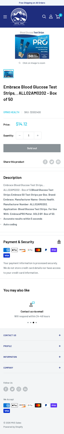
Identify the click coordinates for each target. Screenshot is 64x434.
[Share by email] (58, 161)
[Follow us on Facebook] (5, 389)
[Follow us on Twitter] (12, 389)
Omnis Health (11, 112)
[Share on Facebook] (45, 161)
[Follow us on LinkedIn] (25, 389)
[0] (58, 17)
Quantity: (8, 135)
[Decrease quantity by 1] (19, 135)
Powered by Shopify (13, 426)
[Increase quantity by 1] (37, 135)
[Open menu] (5, 16)
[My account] (51, 17)
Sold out (32, 148)
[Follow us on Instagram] (18, 389)
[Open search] (44, 17)
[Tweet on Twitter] (51, 161)
